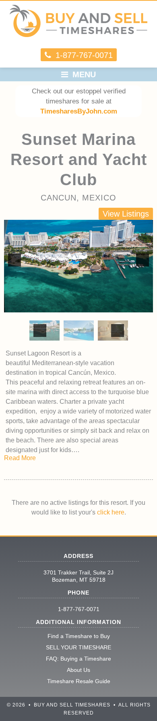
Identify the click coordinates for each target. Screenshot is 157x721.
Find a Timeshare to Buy (79, 636)
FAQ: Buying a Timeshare (78, 658)
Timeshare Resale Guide (78, 681)
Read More (20, 457)
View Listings (126, 213)
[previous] (14, 260)
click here (110, 512)
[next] (142, 260)
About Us (78, 670)
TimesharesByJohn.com (78, 111)
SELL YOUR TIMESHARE (78, 647)
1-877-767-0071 (78, 609)
